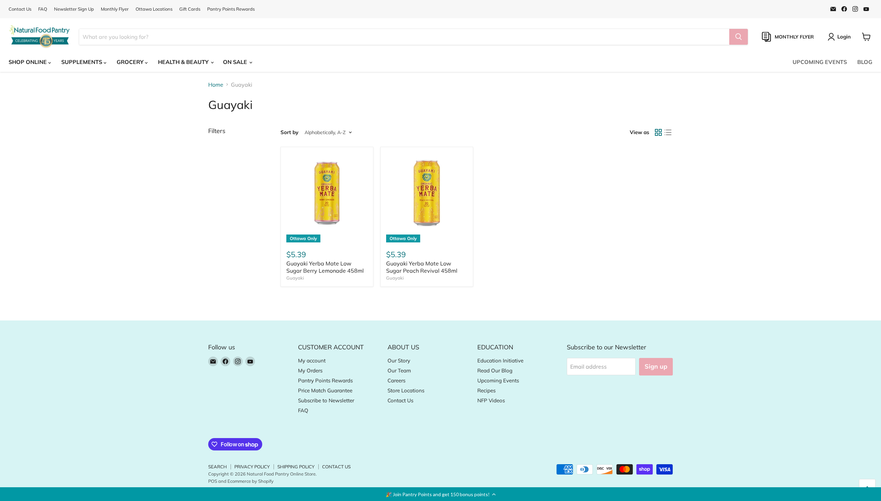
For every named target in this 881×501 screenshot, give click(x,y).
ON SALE (235, 61)
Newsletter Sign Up (74, 9)
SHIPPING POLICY (296, 466)
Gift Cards (189, 9)
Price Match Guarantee (325, 390)
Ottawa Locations (154, 9)
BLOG (864, 61)
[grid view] (658, 132)
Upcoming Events (498, 380)
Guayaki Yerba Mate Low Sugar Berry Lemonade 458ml (325, 267)
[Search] (738, 37)
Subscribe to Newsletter (326, 400)
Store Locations (406, 390)
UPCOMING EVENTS (820, 61)
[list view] (668, 132)
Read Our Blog (494, 370)
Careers (396, 380)
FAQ (42, 9)
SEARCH (217, 466)
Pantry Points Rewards (231, 9)
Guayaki (295, 278)
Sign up (656, 366)
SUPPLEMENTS (82, 61)
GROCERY (131, 61)
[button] (440, 494)
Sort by (289, 132)
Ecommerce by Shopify (250, 481)
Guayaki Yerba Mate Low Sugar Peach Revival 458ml (421, 267)
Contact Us (20, 9)
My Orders (310, 370)
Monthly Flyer (115, 9)
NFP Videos (491, 400)
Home (215, 84)
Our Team (399, 370)
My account (312, 360)
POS (212, 481)
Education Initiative (500, 360)
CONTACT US (336, 466)
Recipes (486, 390)
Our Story (399, 360)
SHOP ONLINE (28, 61)
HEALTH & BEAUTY (184, 61)
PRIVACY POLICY (252, 466)
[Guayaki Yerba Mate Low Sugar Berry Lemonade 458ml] (327, 193)
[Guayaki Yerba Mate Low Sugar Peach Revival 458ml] (426, 193)
